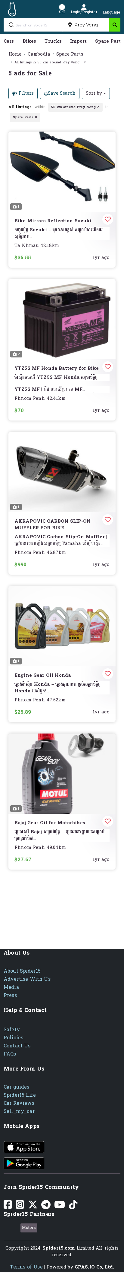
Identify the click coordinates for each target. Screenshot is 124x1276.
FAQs (10, 1054)
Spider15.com (58, 1248)
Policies (13, 1037)
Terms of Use (26, 1266)
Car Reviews (19, 1103)
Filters (25, 93)
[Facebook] (8, 1207)
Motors (29, 1227)
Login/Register (84, 11)
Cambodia (39, 54)
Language (111, 11)
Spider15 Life (20, 1095)
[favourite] (105, 221)
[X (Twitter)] (33, 1207)
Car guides (16, 1087)
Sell (62, 11)
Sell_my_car (19, 1111)
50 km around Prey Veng (73, 107)
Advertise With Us (27, 979)
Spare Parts (69, 54)
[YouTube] (59, 1207)
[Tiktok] (73, 1207)
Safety (12, 1029)
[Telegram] (46, 1207)
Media (11, 987)
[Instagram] (20, 1207)
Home (15, 54)
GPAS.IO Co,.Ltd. (94, 1267)
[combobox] (86, 25)
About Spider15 (22, 971)
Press (10, 995)
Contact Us (17, 1045)
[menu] (62, 41)
